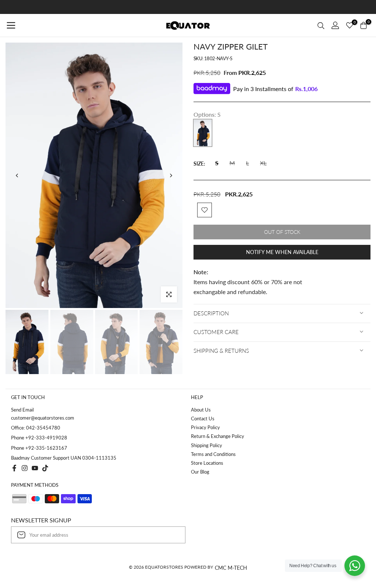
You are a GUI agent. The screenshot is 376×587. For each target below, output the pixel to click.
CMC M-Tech (231, 568)
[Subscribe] (172, 534)
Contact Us (202, 418)
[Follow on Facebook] (14, 468)
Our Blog (200, 472)
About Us (201, 410)
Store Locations (207, 463)
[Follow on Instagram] (24, 468)
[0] (350, 25)
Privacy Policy (205, 427)
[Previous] (17, 175)
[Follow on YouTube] (35, 468)
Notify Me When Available (282, 252)
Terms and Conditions (213, 454)
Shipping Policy (206, 445)
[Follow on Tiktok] (45, 468)
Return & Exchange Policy (217, 436)
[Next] (170, 175)
